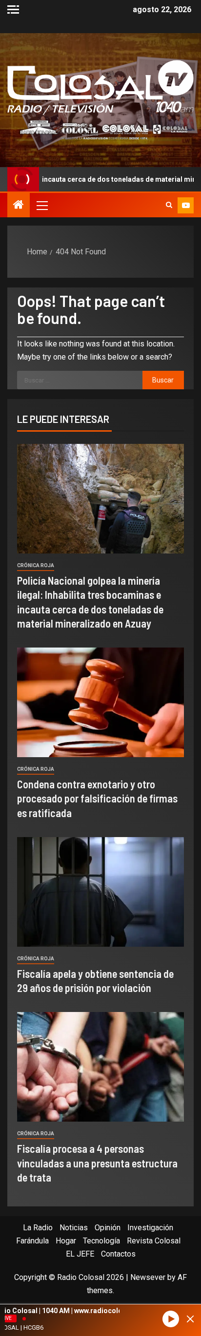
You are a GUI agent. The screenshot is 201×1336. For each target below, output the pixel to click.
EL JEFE (80, 1254)
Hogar (66, 1240)
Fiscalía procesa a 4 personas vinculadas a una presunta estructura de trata (97, 1162)
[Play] (170, 1319)
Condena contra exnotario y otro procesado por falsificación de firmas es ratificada (97, 798)
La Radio (38, 1227)
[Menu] (41, 205)
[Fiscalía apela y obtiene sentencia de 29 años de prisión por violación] (100, 892)
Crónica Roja (35, 565)
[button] (41, 205)
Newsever (147, 1277)
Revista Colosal (154, 1240)
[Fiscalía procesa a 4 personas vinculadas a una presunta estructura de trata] (100, 1067)
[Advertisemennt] (100, 129)
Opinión (108, 1227)
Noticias (74, 1227)
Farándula (32, 1240)
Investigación (150, 1227)
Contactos (118, 1254)
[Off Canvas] (13, 9)
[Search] (169, 205)
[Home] (18, 205)
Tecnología (101, 1240)
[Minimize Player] (190, 1319)
